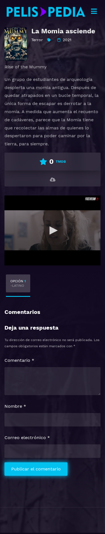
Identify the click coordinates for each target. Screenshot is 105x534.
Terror (37, 40)
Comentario (19, 360)
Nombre (15, 406)
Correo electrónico (27, 437)
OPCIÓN (18, 283)
